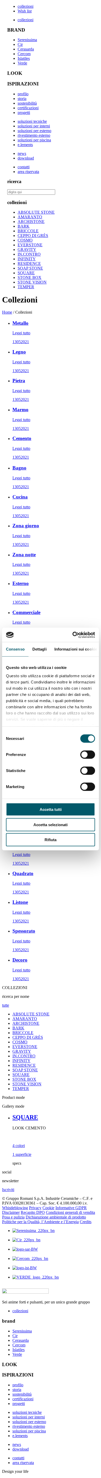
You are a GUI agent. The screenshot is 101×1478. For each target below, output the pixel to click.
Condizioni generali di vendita (70, 1212)
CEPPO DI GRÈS (33, 235)
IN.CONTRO (29, 254)
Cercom (24, 54)
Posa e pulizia (13, 1217)
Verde (22, 63)
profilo (23, 94)
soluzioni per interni (34, 126)
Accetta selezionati (50, 824)
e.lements (25, 144)
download (26, 158)
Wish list (25, 11)
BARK (24, 226)
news (22, 153)
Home (7, 312)
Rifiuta (50, 840)
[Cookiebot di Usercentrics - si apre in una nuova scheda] (72, 634)
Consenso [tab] (15, 649)
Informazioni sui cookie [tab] (75, 649)
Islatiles (24, 58)
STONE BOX (29, 277)
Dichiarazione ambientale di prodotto (56, 1217)
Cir (20, 44)
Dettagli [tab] (39, 649)
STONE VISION (32, 282)
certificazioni (28, 108)
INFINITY (27, 259)
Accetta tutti (51, 809)
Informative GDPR (71, 1208)
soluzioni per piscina (34, 140)
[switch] (87, 755)
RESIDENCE (29, 263)
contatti (24, 167)
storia (22, 98)
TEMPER (26, 287)
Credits (85, 1222)
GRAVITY (27, 249)
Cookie (48, 1208)
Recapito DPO (33, 1212)
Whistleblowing (15, 1208)
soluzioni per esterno (34, 130)
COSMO (25, 240)
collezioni (25, 6)
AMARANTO (30, 217)
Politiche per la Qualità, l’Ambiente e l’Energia (40, 1222)
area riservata (28, 171)
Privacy (35, 1208)
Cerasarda (26, 49)
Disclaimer (11, 1212)
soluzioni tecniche (32, 121)
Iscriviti (8, 1189)
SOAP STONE (30, 268)
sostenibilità (27, 103)
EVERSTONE (30, 245)
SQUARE (26, 273)
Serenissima (27, 40)
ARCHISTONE (31, 221)
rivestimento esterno (34, 135)
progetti (24, 112)
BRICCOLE (28, 231)
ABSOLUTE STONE (36, 212)
